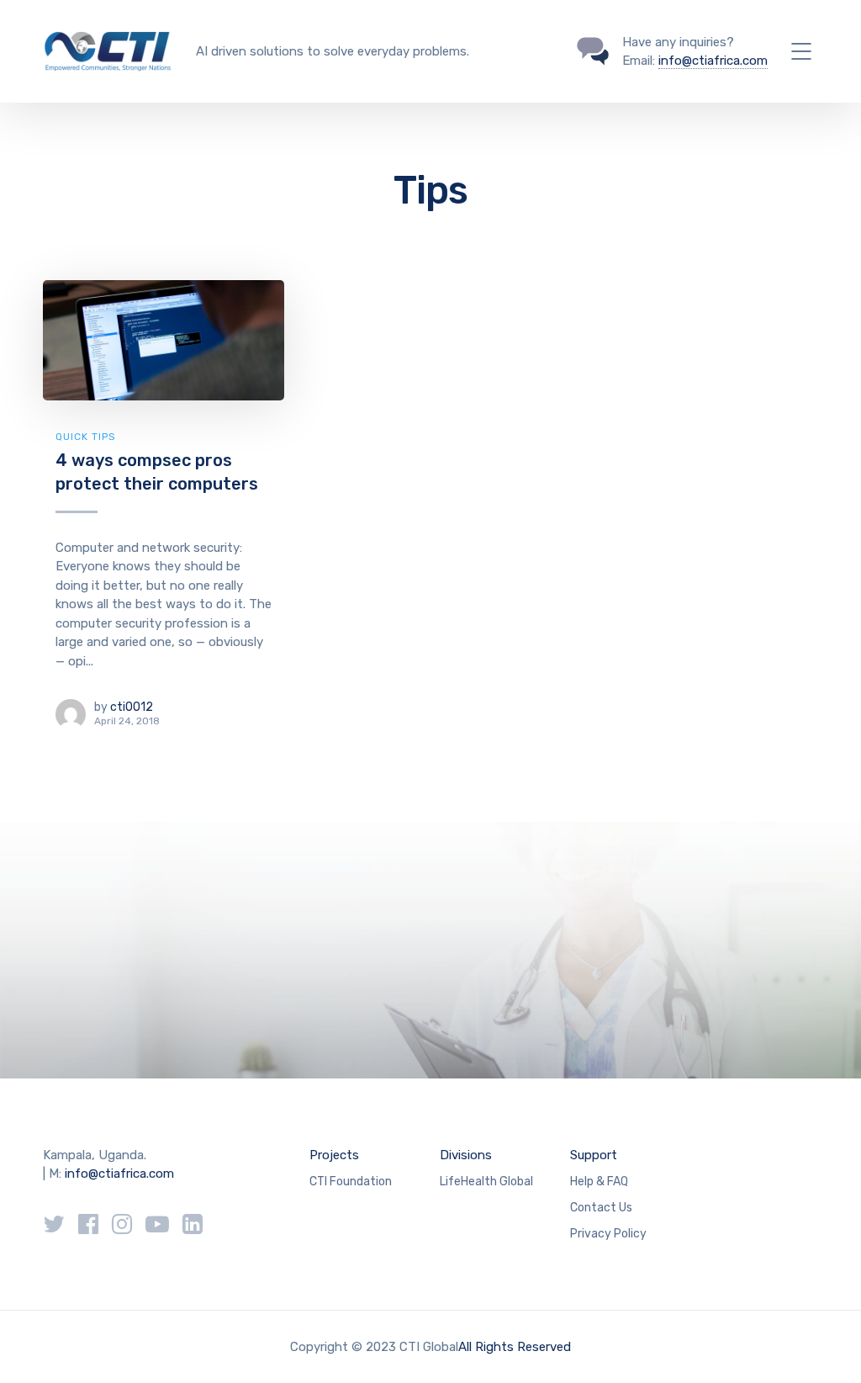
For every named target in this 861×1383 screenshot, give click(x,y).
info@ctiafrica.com (713, 60)
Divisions (466, 1155)
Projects (334, 1155)
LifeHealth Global (486, 1181)
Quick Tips (85, 436)
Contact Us (601, 1207)
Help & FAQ (599, 1181)
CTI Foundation (350, 1181)
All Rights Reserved (514, 1346)
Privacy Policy (608, 1234)
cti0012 (131, 707)
